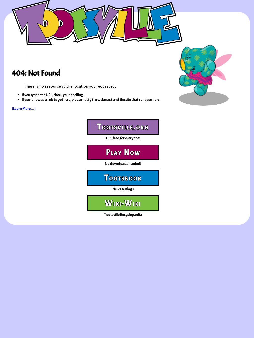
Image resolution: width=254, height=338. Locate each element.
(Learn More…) (24, 108)
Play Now (123, 152)
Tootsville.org (123, 127)
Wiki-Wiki (123, 203)
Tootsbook (123, 178)
